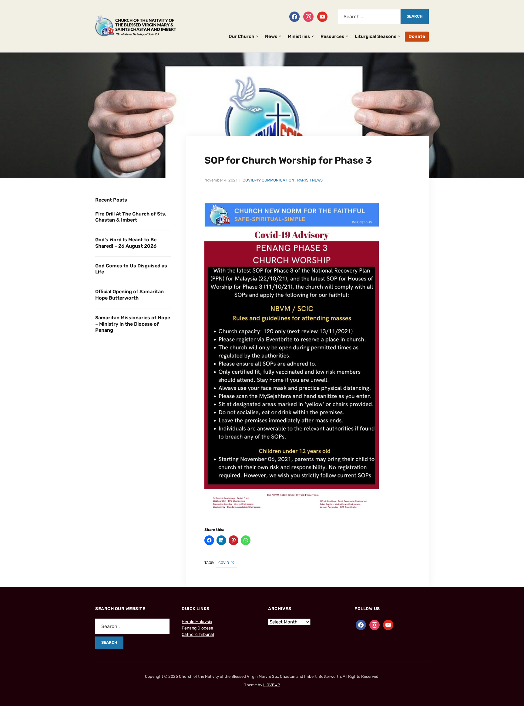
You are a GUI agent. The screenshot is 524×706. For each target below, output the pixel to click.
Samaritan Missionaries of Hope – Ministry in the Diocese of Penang (132, 324)
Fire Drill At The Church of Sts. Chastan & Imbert (130, 217)
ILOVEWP (271, 685)
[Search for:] (369, 16)
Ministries (299, 36)
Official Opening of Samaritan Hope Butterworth (129, 295)
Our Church (241, 36)
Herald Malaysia (197, 621)
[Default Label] (322, 16)
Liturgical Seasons (375, 36)
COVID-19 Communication (268, 180)
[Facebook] (294, 16)
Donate (416, 36)
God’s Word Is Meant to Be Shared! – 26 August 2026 (125, 243)
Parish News (310, 180)
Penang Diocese (197, 628)
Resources (332, 36)
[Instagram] (308, 16)
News (271, 36)
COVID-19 (226, 563)
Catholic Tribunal (198, 634)
